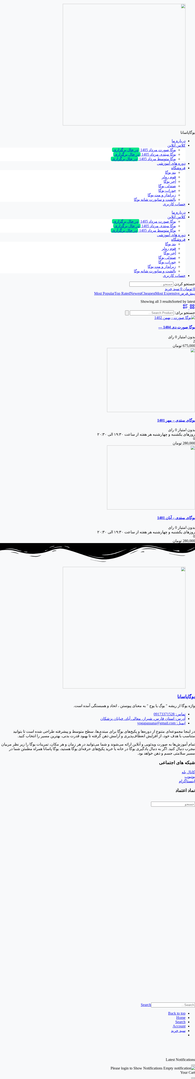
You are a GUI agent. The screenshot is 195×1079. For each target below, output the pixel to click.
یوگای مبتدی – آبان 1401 (176, 518)
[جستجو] (127, 312)
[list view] (185, 308)
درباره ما (178, 141)
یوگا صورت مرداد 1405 (144, 150)
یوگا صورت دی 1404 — (176, 327)
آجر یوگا (170, 181)
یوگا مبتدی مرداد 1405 (145, 154)
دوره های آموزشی (171, 163)
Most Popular (104, 293)
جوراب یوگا (167, 190)
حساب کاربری (174, 204)
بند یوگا (170, 172)
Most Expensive (167, 293)
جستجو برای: (185, 313)
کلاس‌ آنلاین (176, 145)
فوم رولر (169, 177)
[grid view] (191, 308)
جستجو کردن (184, 284)
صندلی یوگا (167, 186)
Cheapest (148, 293)
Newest (135, 293)
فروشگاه (178, 168)
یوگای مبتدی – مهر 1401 (176, 420)
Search (146, 1005)
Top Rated (122, 293)
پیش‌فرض (187, 293)
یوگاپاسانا (186, 696)
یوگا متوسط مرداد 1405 (144, 159)
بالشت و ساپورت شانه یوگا (155, 199)
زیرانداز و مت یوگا (162, 195)
